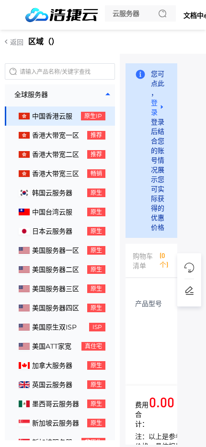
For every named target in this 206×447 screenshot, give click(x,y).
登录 (154, 107)
